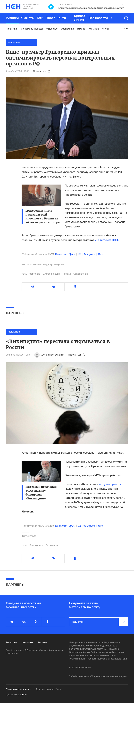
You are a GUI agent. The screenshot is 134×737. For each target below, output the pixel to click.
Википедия (52, 545)
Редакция (11, 642)
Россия (67, 273)
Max (100, 254)
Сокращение (80, 273)
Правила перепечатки (18, 689)
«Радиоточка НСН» (107, 240)
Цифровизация (51, 273)
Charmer (22, 694)
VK (79, 254)
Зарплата (34, 273)
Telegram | (91, 254)
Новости (61, 254)
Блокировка (36, 545)
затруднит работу (110, 484)
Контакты (27, 642)
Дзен (72, 254)
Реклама (42, 642)
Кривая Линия (79, 18)
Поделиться (40, 71)
